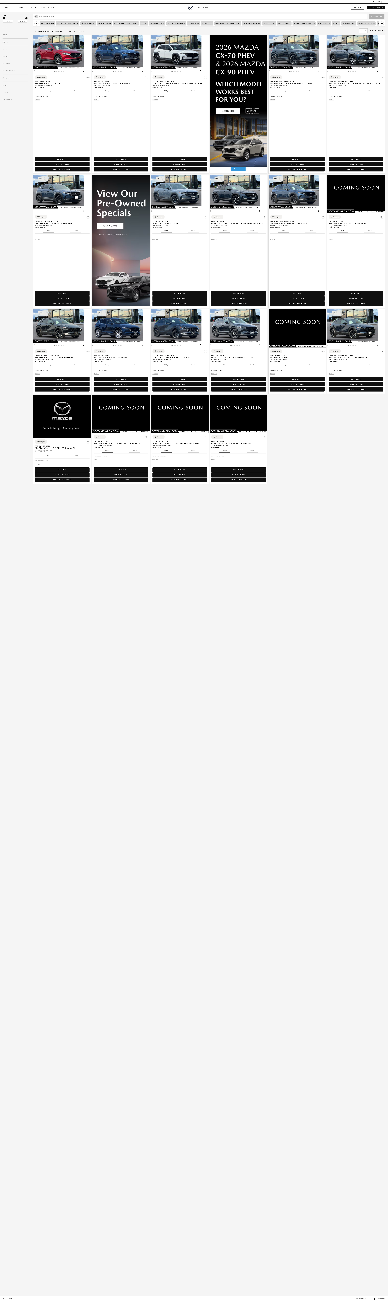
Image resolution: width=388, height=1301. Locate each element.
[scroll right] (382, 23)
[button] (385, 2)
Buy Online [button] (357, 8)
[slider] (4, 18)
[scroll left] (36, 23)
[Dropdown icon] (373, 2)
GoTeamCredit (47, 7)
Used (21, 7)
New (13, 7)
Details (76, 91)
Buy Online (32, 7)
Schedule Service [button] (376, 8)
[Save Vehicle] (88, 77)
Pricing (49, 91)
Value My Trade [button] (62, 164)
